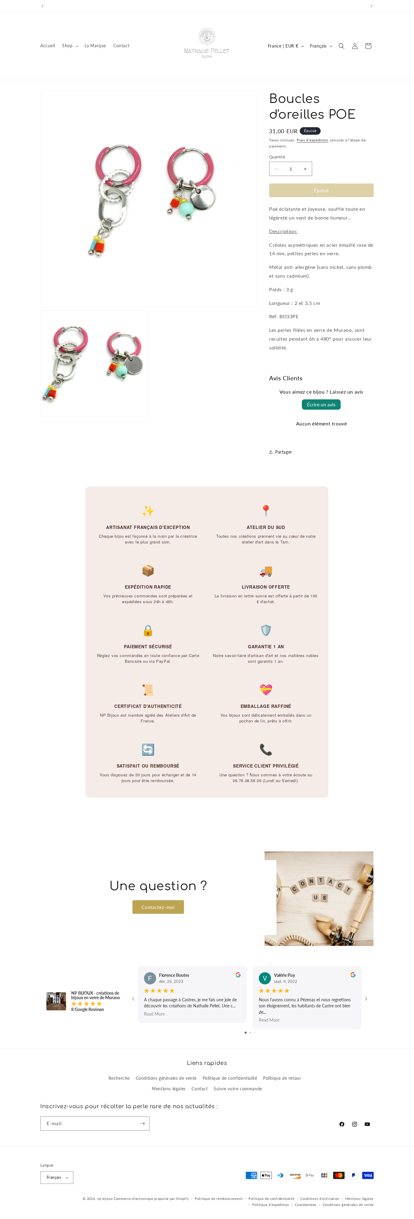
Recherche (119, 1078)
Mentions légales (169, 1088)
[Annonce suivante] (371, 6)
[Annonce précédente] (42, 6)
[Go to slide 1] (246, 1033)
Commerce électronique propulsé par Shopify (151, 1199)
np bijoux (104, 1199)
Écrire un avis (321, 404)
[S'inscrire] (142, 1123)
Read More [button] (154, 1013)
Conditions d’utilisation (319, 1199)
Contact (200, 1088)
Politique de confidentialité (230, 1078)
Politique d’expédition (270, 1205)
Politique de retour (282, 1078)
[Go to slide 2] (250, 1032)
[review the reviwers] (238, 975)
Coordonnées (306, 1205)
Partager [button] (283, 451)
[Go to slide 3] (254, 1032)
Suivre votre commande (238, 1088)
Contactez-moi (158, 907)
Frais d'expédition (313, 140)
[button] (69, 45)
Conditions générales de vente (166, 1078)
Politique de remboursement (218, 1199)
